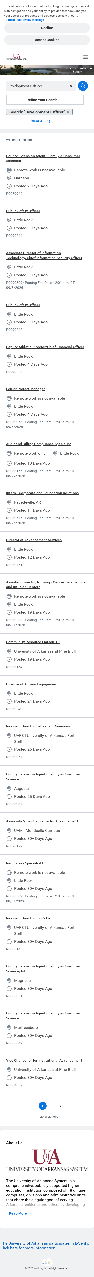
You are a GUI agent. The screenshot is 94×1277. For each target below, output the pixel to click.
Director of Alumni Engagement (32, 684)
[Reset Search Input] (71, 86)
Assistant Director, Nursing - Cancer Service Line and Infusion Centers (46, 584)
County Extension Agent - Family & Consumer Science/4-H (43, 968)
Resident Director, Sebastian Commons (38, 726)
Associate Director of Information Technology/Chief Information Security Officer (44, 255)
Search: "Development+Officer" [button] (37, 112)
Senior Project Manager (25, 389)
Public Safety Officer (23, 211)
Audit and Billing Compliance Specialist (38, 444)
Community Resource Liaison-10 (33, 642)
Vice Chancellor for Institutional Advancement (44, 1060)
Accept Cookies (47, 40)
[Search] (83, 86)
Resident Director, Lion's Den (29, 918)
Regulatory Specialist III (25, 863)
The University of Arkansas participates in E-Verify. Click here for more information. (45, 1245)
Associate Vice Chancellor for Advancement (42, 821)
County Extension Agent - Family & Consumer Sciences (43, 158)
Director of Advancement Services (34, 540)
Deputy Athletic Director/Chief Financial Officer (45, 347)
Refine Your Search (42, 100)
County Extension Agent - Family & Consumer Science (43, 776)
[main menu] (85, 57)
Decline (47, 28)
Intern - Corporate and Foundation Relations (42, 493)
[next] (61, 1106)
